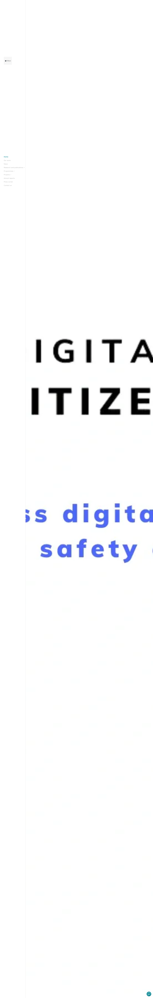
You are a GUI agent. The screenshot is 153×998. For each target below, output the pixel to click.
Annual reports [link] (9, 178)
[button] (15, 167)
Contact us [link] (8, 185)
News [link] (6, 164)
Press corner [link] (8, 182)
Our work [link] (7, 160)
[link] (8, 60)
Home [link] (6, 157)
